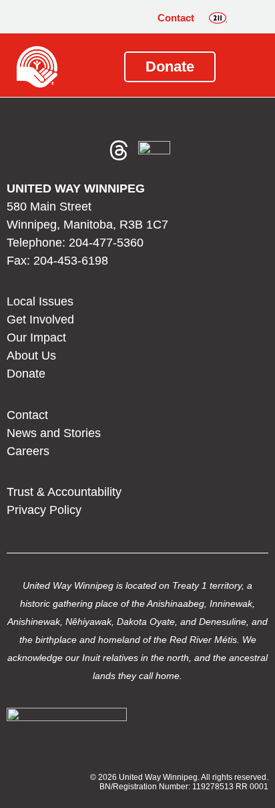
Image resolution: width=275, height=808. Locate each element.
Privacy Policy (44, 510)
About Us (31, 355)
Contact (176, 17)
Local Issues (40, 301)
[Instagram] (55, 150)
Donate (26, 373)
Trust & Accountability (64, 492)
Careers (28, 451)
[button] (247, 18)
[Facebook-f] (23, 150)
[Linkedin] (87, 150)
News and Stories (54, 433)
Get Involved (40, 319)
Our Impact (36, 337)
